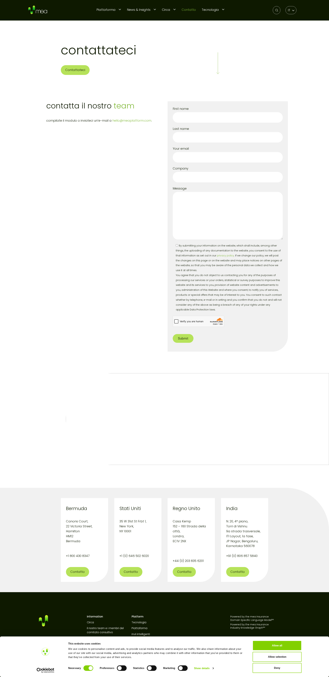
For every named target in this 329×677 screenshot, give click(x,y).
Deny (277, 667)
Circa (166, 10)
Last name (181, 129)
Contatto (189, 10)
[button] (290, 10)
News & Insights (138, 10)
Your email (181, 148)
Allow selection (277, 656)
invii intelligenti (141, 634)
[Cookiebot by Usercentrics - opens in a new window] (45, 670)
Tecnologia (210, 10)
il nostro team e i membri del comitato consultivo (105, 630)
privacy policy (225, 255)
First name (181, 109)
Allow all (277, 645)
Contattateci (75, 70)
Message (180, 188)
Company (180, 168)
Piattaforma (105, 10)
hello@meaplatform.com (131, 120)
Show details (202, 668)
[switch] (122, 668)
